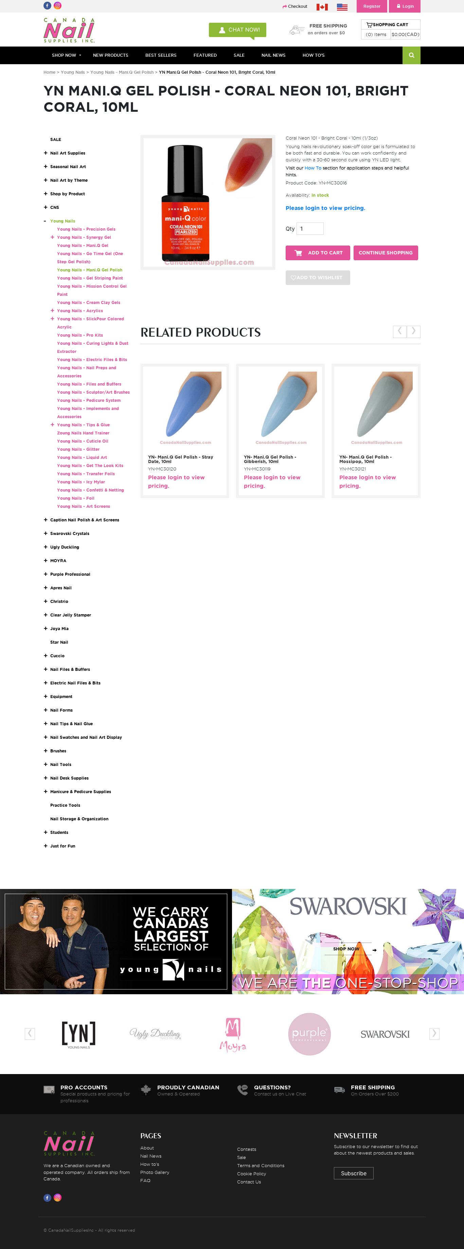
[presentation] (400, 332)
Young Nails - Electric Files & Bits (92, 359)
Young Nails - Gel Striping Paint (90, 278)
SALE (239, 55)
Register (371, 6)
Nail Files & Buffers (70, 669)
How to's (149, 1164)
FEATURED (205, 55)
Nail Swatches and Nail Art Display (86, 737)
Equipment (61, 696)
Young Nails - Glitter (78, 449)
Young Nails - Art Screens (83, 506)
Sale (241, 1157)
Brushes (58, 751)
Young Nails (73, 72)
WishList (182, 447)
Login (408, 6)
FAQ (145, 1180)
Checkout (297, 6)
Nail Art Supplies (67, 153)
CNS (54, 207)
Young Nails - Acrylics (80, 310)
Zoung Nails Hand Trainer (83, 433)
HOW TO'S (314, 55)
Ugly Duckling (64, 547)
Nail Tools (60, 764)
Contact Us (249, 1181)
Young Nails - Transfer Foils (86, 473)
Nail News (150, 1156)
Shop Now (64, 55)
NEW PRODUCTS (110, 55)
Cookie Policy (251, 1173)
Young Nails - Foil (75, 498)
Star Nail (59, 642)
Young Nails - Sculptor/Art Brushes (93, 392)
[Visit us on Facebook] (48, 1197)
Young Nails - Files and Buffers (89, 384)
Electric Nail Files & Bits (75, 683)
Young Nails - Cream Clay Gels (88, 302)
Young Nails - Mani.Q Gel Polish (122, 72)
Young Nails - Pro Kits (80, 335)
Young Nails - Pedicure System (89, 400)
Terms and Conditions (260, 1165)
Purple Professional (70, 574)
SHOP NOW (114, 948)
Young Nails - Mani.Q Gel (82, 245)
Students (59, 832)
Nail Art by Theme (69, 180)
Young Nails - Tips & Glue (83, 425)
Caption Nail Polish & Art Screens (84, 520)
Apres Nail (61, 588)
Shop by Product (67, 194)
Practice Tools (65, 805)
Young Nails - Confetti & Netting (90, 490)
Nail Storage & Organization (79, 819)
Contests (246, 1149)
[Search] (412, 55)
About (147, 1147)
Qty (290, 228)
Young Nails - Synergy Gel (84, 237)
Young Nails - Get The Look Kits (90, 465)
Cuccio (57, 656)
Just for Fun (62, 846)
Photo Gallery (154, 1172)
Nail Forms (61, 710)
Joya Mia (59, 628)
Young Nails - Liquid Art (82, 457)
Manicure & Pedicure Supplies (80, 791)
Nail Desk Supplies (69, 778)
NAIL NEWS (274, 55)
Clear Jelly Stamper (70, 615)
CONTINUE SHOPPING (386, 252)
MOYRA (58, 560)
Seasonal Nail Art (68, 166)
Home (49, 72)
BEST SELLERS (161, 55)
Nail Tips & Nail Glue (71, 723)
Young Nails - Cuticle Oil (82, 441)
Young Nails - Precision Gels (86, 229)
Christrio (59, 601)
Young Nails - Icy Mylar (81, 482)
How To (313, 167)
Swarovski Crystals (69, 533)
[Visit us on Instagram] (59, 1197)
